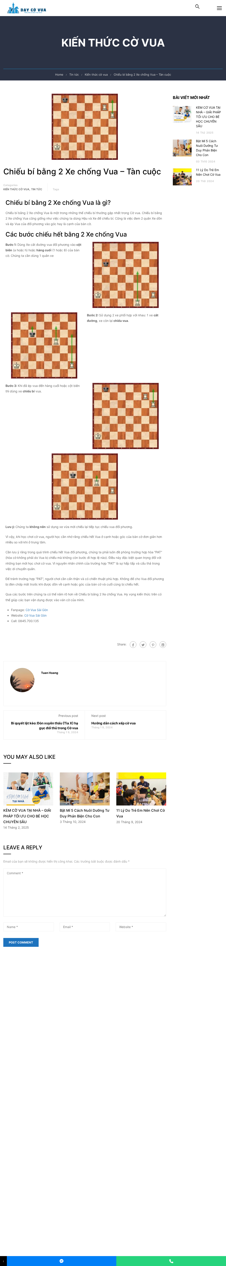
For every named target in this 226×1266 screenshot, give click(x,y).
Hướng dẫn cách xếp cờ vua (113, 723)
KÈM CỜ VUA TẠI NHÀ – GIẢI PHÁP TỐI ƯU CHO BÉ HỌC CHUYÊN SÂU (27, 816)
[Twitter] (143, 644)
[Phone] (171, 1261)
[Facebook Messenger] (62, 1261)
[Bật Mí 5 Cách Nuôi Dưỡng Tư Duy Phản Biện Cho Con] (85, 789)
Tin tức (74, 74)
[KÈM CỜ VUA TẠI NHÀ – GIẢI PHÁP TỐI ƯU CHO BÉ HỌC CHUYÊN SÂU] (28, 789)
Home (59, 74)
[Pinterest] (153, 644)
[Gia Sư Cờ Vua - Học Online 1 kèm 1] (29, 8)
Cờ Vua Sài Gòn (37, 610)
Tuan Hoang (49, 673)
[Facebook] (133, 644)
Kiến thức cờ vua (96, 74)
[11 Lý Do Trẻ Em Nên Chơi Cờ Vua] (141, 789)
